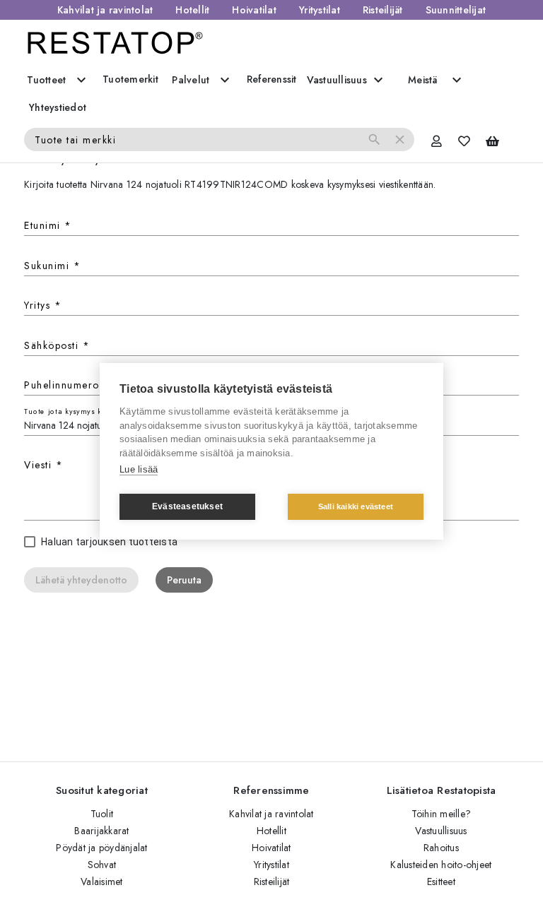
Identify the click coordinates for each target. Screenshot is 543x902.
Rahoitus (441, 848)
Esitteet (441, 881)
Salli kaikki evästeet (355, 506)
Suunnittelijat (456, 10)
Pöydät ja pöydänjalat (101, 848)
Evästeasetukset (187, 506)
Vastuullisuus (441, 831)
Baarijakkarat (101, 831)
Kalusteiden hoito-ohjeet (440, 865)
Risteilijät (383, 10)
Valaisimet (102, 881)
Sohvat (102, 865)
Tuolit (102, 814)
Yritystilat (319, 10)
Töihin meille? (441, 814)
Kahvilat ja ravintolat (105, 10)
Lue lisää (138, 469)
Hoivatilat (254, 10)
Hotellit (192, 10)
